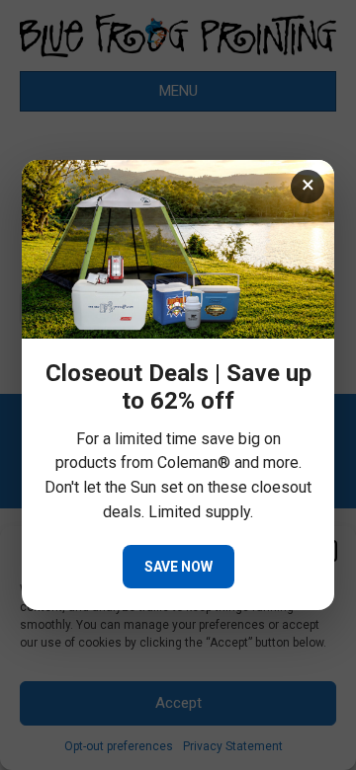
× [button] (308, 184)
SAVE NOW (178, 567)
